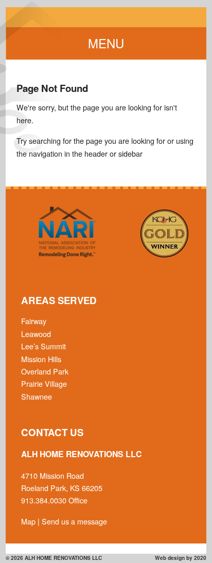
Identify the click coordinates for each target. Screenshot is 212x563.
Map (28, 521)
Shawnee (36, 396)
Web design (170, 557)
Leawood (36, 333)
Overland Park (44, 371)
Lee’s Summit (43, 346)
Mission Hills (41, 358)
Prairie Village (44, 383)
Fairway (33, 320)
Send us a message (74, 521)
